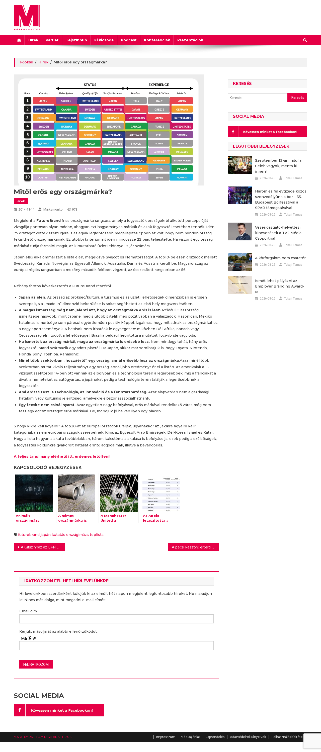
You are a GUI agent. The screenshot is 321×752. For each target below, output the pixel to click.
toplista (97, 534)
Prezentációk (190, 40)
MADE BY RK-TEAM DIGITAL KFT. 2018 (43, 737)
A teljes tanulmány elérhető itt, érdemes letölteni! (62, 456)
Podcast (129, 40)
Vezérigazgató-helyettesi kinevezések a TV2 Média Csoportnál (278, 233)
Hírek (33, 40)
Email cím (28, 611)
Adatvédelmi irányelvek (248, 737)
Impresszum (165, 737)
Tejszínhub (76, 40)
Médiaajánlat (190, 737)
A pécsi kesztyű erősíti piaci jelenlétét (195, 547)
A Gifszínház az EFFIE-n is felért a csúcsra (43, 547)
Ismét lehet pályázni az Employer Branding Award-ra (279, 286)
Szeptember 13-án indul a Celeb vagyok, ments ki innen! (278, 166)
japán (46, 534)
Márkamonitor (53, 209)
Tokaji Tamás (293, 178)
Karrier (52, 40)
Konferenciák (157, 40)
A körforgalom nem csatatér (280, 258)
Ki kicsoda (104, 40)
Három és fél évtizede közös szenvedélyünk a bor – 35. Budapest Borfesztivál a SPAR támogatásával (280, 199)
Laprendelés (215, 737)
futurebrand (29, 534)
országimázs (77, 534)
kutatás (58, 534)
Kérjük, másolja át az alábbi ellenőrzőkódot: (58, 631)
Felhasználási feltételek (289, 737)
